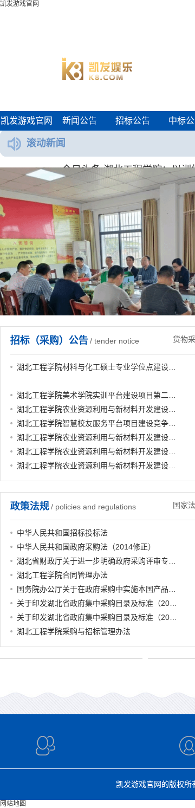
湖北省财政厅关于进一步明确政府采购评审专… (96, 561)
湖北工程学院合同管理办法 (62, 575)
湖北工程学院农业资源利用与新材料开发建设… (96, 409)
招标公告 (132, 120)
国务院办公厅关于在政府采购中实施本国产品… (96, 589)
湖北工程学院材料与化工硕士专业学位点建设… (96, 367)
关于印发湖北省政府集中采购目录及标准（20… (97, 603)
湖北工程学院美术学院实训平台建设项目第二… (96, 395)
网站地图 (13, 803)
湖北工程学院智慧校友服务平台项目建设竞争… (96, 423)
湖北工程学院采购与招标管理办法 (74, 631)
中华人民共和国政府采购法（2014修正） (86, 546)
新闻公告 (79, 120)
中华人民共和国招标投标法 (62, 532)
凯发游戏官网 (27, 120)
